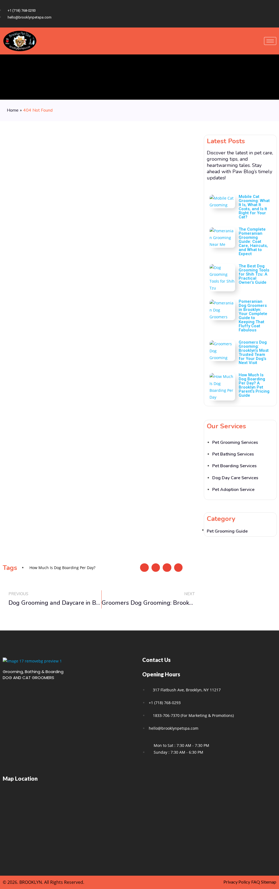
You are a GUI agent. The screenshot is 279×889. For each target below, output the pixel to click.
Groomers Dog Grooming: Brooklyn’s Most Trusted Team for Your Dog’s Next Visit (254, 352)
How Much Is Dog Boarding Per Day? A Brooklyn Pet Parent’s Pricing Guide (254, 385)
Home (13, 110)
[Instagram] (261, 14)
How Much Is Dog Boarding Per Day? (62, 567)
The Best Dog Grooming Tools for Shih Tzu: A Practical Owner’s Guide (254, 274)
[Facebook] (252, 14)
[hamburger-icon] (270, 41)
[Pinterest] (271, 14)
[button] (144, 567)
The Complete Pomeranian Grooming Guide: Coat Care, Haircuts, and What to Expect (253, 241)
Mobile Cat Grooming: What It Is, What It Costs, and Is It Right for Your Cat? (254, 206)
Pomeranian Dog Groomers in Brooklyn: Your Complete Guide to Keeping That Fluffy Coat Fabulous (253, 315)
